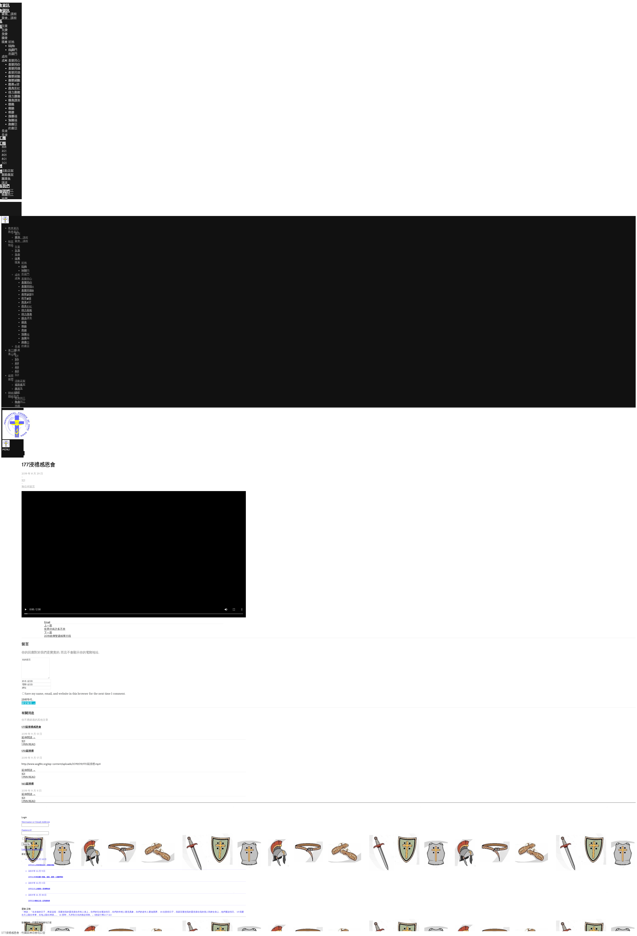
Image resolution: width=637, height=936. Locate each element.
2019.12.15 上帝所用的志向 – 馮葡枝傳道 (41, 865)
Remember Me (32, 839)
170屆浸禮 (28, 750)
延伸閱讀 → (28, 737)
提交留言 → (28, 703)
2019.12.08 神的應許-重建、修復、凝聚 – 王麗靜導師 (45, 877)
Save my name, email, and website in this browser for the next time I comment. (75, 693)
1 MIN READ (28, 744)
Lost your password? (32, 849)
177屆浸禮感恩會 (31, 726)
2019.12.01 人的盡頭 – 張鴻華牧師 (39, 889)
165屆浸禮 (28, 783)
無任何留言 (28, 486)
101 (23, 480)
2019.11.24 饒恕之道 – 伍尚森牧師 (39, 900)
